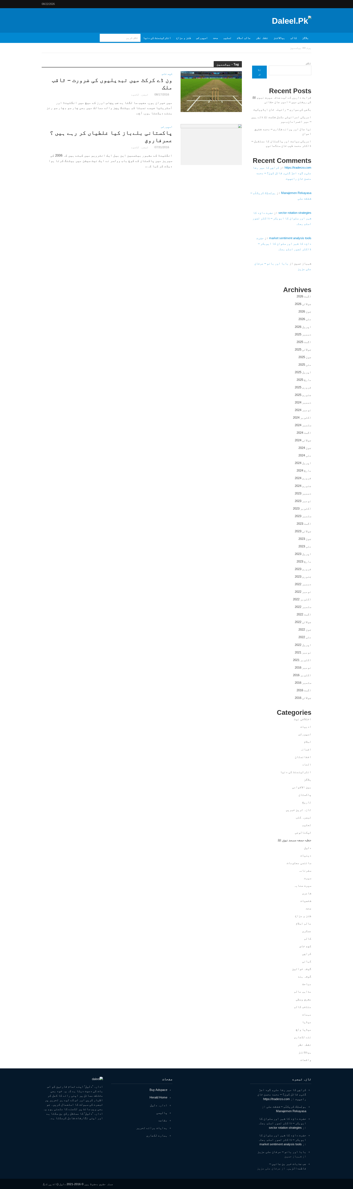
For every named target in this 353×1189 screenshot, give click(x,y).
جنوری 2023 (303, 576)
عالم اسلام (244, 37)
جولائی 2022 (303, 622)
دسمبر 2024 (303, 402)
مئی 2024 (304, 455)
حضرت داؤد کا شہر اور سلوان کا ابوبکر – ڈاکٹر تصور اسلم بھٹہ (281, 218)
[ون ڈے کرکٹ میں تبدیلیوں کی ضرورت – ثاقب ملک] (211, 91)
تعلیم (227, 37)
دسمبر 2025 (303, 334)
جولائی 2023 (303, 531)
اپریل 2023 (303, 554)
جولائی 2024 (303, 440)
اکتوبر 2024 (302, 417)
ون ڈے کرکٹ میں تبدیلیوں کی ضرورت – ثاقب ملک (112, 84)
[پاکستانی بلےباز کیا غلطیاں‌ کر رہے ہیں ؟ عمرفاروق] (211, 144)
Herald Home (158, 1097)
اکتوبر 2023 (302, 508)
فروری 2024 (303, 478)
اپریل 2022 (303, 645)
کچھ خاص (167, 73)
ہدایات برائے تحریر (151, 1128)
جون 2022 (304, 629)
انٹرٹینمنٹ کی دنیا (157, 37)
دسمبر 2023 (303, 493)
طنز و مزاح (183, 37)
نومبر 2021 (303, 652)
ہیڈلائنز (279, 37)
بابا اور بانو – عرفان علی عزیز (281, 1151)
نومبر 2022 (303, 591)
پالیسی (161, 1112)
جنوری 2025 (303, 395)
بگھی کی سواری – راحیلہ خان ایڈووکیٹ (282, 109)
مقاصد (162, 1120)
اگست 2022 (304, 614)
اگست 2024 (304, 432)
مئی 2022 (304, 637)
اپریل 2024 (303, 463)
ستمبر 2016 (303, 682)
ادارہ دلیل (158, 1105)
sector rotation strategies (294, 212)
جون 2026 (304, 311)
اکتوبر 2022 (302, 599)
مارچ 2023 (304, 561)
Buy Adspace (158, 1090)
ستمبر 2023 (303, 516)
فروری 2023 (303, 569)
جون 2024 (304, 447)
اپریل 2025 (303, 372)
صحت (215, 37)
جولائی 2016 (303, 697)
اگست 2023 (304, 523)
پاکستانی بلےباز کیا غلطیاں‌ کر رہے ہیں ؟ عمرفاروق (111, 136)
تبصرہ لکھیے (139, 94)
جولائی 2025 (303, 349)
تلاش (308, 63)
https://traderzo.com (298, 167)
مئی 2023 (304, 546)
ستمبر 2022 (303, 607)
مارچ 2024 (304, 470)
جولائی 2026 (303, 304)
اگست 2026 (304, 296)
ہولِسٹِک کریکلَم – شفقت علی (286, 1106)
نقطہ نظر (262, 37)
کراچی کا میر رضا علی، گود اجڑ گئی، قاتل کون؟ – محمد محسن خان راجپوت (282, 173)
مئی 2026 (304, 319)
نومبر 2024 (303, 410)
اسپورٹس (202, 37)
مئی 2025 (304, 364)
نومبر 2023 (303, 501)
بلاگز (305, 37)
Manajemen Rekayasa (296, 193)
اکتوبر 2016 (302, 675)
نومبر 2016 (303, 667)
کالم (293, 37)
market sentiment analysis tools (290, 238)
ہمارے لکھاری (156, 1135)
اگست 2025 (304, 342)
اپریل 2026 (303, 326)
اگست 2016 (304, 690)
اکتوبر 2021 (302, 660)
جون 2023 (304, 538)
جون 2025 (304, 357)
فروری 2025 (303, 387)
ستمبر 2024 (303, 425)
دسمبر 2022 (303, 584)
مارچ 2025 (304, 379)
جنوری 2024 (303, 485)
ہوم (308, 47)
